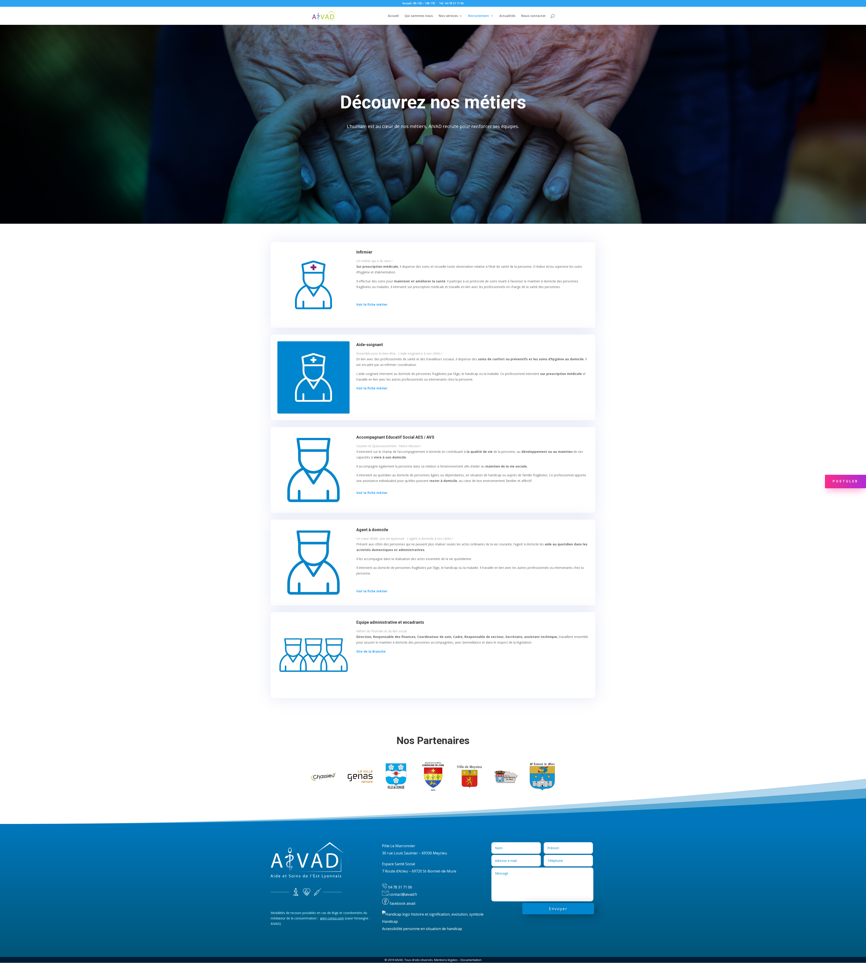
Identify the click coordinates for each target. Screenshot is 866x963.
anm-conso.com (332, 918)
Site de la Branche (371, 651)
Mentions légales (446, 960)
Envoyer (558, 908)
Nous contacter (533, 16)
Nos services (448, 16)
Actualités (507, 16)
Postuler (845, 481)
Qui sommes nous (419, 16)
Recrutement (478, 16)
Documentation (471, 960)
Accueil (393, 16)
